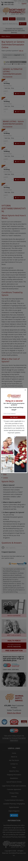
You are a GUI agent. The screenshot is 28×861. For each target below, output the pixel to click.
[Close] (25, 390)
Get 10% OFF (14, 417)
